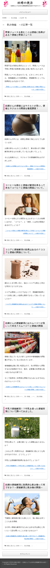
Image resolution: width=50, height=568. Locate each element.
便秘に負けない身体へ (13, 96)
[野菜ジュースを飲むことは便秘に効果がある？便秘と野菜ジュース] (23, 63)
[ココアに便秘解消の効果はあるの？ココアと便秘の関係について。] (23, 280)
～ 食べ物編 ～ (27, 396)
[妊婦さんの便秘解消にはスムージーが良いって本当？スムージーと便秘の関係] (23, 354)
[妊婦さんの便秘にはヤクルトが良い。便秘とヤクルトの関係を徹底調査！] (23, 136)
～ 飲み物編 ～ (27, 96)
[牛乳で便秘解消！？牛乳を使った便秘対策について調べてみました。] (23, 439)
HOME (4, 18)
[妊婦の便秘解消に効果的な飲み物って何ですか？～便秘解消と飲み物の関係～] (23, 515)
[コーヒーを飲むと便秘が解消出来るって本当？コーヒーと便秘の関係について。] (23, 216)
